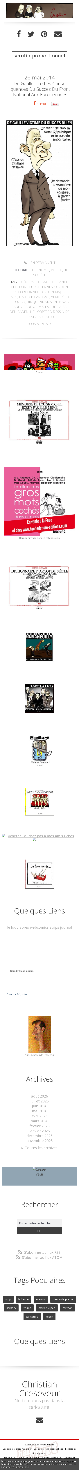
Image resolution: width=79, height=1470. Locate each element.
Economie (40, 270)
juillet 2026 (39, 1101)
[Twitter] (30, 34)
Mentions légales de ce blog (48, 1457)
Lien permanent (41, 262)
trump (27, 1308)
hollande (23, 1299)
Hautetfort (48, 1444)
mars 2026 (39, 1120)
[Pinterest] (44, 34)
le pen (49, 1316)
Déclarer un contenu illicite (17, 1457)
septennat (59, 302)
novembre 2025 (39, 1140)
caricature (46, 317)
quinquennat (36, 302)
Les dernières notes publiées (48, 1448)
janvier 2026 (39, 1130)
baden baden (22, 306)
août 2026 (39, 1096)
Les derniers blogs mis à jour (17, 1448)
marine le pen (47, 1308)
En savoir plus (22, 1467)
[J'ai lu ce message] (75, 1461)
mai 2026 (39, 1110)
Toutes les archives (41, 1147)
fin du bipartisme (34, 297)
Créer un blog (32, 1444)
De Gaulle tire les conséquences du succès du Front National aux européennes (40, 88)
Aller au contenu (16, 3)
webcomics (39, 927)
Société (39, 275)
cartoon (67, 1308)
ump (8, 1299)
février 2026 (39, 1125)
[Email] (58, 34)
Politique (59, 270)
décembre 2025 (40, 1135)
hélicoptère (40, 311)
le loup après (18, 927)
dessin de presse (63, 1299)
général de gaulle (37, 282)
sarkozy (11, 1308)
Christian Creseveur (39, 1388)
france (62, 282)
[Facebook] (19, 34)
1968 (39, 306)
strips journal (60, 927)
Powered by (17, 994)
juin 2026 (39, 1106)
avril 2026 (39, 1115)
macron (41, 1299)
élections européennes (32, 287)
